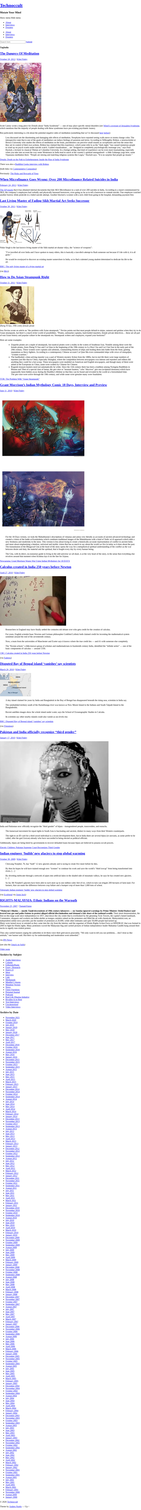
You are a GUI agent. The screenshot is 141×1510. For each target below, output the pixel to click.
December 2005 (12, 1356)
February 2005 (12, 1381)
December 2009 (12, 1237)
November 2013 (13, 1121)
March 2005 (11, 1378)
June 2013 (10, 1134)
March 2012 (11, 1171)
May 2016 (10, 1054)
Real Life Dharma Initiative (17, 997)
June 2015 (10, 1074)
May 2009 (10, 1255)
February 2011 (12, 1203)
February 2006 (12, 1351)
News (8, 987)
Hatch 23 (9, 970)
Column (9, 962)
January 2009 (11, 1265)
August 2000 (11, 1495)
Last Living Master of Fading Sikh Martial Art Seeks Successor (45, 200)
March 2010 (11, 1230)
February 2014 (12, 1114)
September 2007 (13, 1304)
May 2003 (10, 1433)
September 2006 (13, 1334)
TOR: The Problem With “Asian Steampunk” (20, 379)
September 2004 (13, 1393)
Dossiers (9, 27)
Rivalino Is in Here (14, 999)
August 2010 (11, 1218)
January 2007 (11, 1324)
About (8, 22)
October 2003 (11, 1420)
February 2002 (12, 1465)
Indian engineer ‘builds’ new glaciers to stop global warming (42, 853)
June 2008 (10, 1282)
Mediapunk (10, 980)
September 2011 (13, 1185)
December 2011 (12, 1178)
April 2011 (10, 1198)
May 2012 (10, 1166)
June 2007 (10, 1312)
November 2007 (13, 1299)
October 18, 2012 (7, 59)
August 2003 (11, 1425)
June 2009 (10, 1252)
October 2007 (11, 1302)
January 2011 (11, 1205)
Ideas (8, 972)
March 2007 (11, 1319)
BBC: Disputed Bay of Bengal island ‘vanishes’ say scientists (26, 721)
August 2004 (11, 1396)
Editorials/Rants (12, 965)
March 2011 (11, 1200)
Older (5, 949)
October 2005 (11, 1361)
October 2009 (11, 1242)
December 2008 (12, 1267)
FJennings (8, 726)
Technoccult (11, 5)
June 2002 (10, 1455)
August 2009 (11, 1247)
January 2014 (11, 1116)
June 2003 (10, 1430)
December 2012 (12, 1148)
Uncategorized (12, 1004)
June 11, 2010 (6, 391)
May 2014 (10, 1106)
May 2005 (10, 1373)
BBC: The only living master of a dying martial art (22, 266)
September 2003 (13, 1423)
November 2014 (13, 1092)
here (101, 133)
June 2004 (10, 1401)
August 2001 (11, 1477)
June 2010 (10, 1223)
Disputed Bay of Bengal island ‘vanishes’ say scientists (38, 663)
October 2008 (11, 1272)
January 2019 (11, 1027)
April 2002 (10, 1460)
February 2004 (12, 1410)
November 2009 (13, 1240)
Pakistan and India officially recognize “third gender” (38, 732)
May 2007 (10, 1314)
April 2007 (10, 1317)
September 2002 (13, 1448)
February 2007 (12, 1321)
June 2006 (10, 1341)
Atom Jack (20, 894)
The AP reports (6, 190)
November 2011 (13, 1181)
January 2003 (11, 1438)
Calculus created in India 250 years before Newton (35, 567)
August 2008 (11, 1277)
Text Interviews (12, 1002)
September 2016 (13, 1050)
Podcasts (9, 994)
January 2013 (11, 1146)
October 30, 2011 (7, 206)
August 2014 (11, 1099)
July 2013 (10, 1131)
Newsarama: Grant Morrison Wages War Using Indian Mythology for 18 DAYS (35, 561)
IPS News (7, 940)
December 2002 (12, 1440)
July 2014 (10, 1101)
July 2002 (10, 1452)
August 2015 (11, 1069)
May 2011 (10, 1195)
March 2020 (11, 1020)
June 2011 (10, 1193)
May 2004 (10, 1403)
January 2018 (11, 1032)
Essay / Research (13, 967)
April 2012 (10, 1168)
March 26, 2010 (7, 669)
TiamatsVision (25, 906)
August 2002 (11, 1450)
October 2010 (11, 1213)
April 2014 (10, 1109)
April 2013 (10, 1139)
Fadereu (7, 658)
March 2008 (11, 1289)
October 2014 (11, 1094)
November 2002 (13, 1443)
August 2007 (11, 1307)
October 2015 (11, 1064)
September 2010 (13, 1215)
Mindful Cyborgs (13, 982)
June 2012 (10, 1163)
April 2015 (10, 1079)
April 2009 (10, 1257)
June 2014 (10, 1104)
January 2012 (11, 1176)
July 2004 (10, 1398)
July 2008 (10, 1279)
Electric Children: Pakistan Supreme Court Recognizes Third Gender (30, 847)
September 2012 (13, 1156)
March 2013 (11, 1141)
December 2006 (12, 1326)
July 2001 (10, 1480)
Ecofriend (8, 894)
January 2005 (11, 1383)
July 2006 (10, 1339)
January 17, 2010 (7, 738)
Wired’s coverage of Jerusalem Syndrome (121, 126)
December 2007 (12, 1297)
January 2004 (11, 1413)
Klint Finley (22, 59)
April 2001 (10, 1485)
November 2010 (13, 1210)
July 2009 (10, 1250)
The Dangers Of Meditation (19, 53)
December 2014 (12, 1089)
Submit (29, 42)
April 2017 (10, 1042)
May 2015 (10, 1077)
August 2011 (11, 1188)
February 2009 (12, 1262)
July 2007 (10, 1309)
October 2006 (11, 1331)
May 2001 (10, 1482)
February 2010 (12, 1232)
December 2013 (12, 1119)
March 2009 (11, 1260)
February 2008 (12, 1292)
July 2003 (10, 1428)
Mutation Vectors (13, 985)
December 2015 (12, 1059)
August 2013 (11, 1129)
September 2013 (13, 1126)
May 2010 (10, 1225)
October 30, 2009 (7, 859)
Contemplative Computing (24, 169)
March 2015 (11, 1082)
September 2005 (13, 1363)
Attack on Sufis (18, 944)
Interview (10, 975)
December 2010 (12, 1208)
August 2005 (11, 1366)
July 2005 (10, 1368)
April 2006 (10, 1346)
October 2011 (11, 1183)
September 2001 (13, 1475)
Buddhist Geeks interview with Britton (32, 164)
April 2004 (10, 1406)
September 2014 (13, 1096)
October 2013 (11, 1124)
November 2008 (13, 1270)
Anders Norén (15, 1506)
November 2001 (13, 1470)
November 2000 (13, 1492)
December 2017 (12, 1035)
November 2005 (13, 1359)
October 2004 (11, 1391)
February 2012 (12, 1173)
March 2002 (11, 1462)
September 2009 (13, 1245)
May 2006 (10, 1344)
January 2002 (11, 1467)
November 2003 (13, 1418)
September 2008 (13, 1274)
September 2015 (13, 1067)
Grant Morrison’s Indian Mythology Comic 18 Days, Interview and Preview (53, 385)
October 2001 (11, 1472)
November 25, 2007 (8, 906)
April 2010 (10, 1228)
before (106, 133)
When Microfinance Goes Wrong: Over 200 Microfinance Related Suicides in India (59, 179)
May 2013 (10, 1136)
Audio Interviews (13, 960)
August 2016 (11, 1052)
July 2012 (10, 1161)
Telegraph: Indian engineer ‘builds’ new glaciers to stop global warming (31, 890)
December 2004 (12, 1386)
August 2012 (11, 1158)
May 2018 (10, 1030)
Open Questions (13, 989)
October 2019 (11, 1022)
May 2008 (10, 1284)
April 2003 (10, 1435)
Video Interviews (13, 1007)
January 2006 (11, 1354)
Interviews (10, 25)
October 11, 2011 (7, 283)
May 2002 (10, 1457)
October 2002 (11, 1445)
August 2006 (11, 1336)
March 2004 (11, 1408)
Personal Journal (13, 992)
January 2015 (11, 1087)
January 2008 (11, 1294)
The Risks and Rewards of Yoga (24, 173)
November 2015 (13, 1062)
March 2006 (11, 1349)
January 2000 (11, 1497)
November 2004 (13, 1388)
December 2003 (12, 1415)
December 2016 (12, 1045)
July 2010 (10, 1220)
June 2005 (10, 1371)
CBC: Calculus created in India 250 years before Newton (25, 653)
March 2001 (11, 1487)
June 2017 (10, 1037)
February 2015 (12, 1084)
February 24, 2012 (8, 185)
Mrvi (6, 271)
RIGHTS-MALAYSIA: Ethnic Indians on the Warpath (38, 900)
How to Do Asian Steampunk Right (24, 277)
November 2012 (13, 1151)
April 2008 (10, 1287)
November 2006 (13, 1329)
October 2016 (11, 1047)
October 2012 (11, 1153)
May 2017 (10, 1040)
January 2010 (11, 1235)
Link (8, 977)
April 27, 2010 (6, 573)
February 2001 (12, 1490)
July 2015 (10, 1072)
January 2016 (11, 1057)
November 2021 (13, 1017)
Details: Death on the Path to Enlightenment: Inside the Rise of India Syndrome (34, 159)
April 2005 (10, 1376)
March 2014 (11, 1111)
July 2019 (10, 1025)
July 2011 (10, 1190)
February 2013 (12, 1143)
